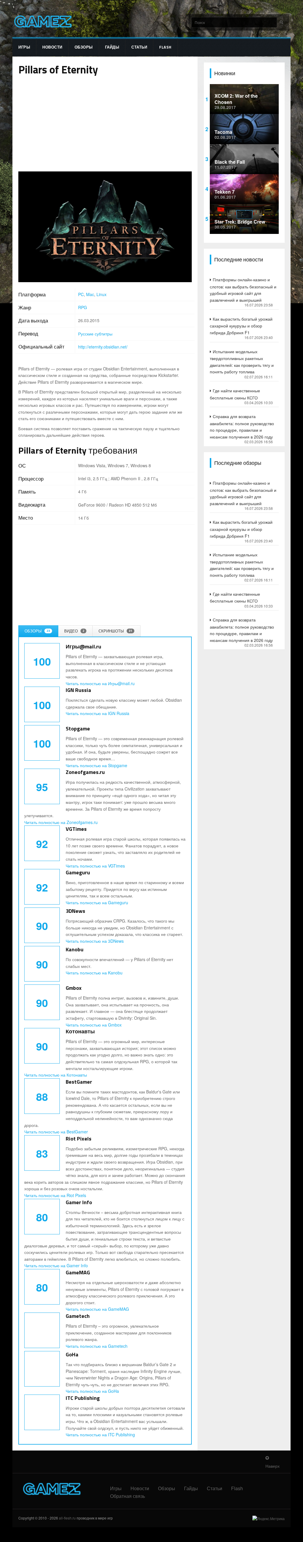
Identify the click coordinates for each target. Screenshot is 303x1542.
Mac (90, 294)
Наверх (272, 1466)
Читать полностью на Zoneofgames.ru (61, 822)
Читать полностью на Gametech (97, 1346)
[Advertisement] (105, 124)
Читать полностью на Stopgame (96, 765)
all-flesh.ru (67, 1517)
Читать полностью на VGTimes (95, 866)
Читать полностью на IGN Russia (97, 713)
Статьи (139, 47)
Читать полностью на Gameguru (97, 902)
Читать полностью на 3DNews (95, 941)
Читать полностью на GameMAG (97, 1309)
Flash (165, 47)
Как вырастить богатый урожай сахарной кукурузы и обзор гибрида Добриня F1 (241, 325)
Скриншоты (115, 631)
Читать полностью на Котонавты (55, 1075)
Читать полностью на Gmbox (94, 1025)
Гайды (112, 47)
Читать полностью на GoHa (92, 1391)
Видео (74, 631)
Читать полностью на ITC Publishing (100, 1434)
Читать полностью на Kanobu (94, 973)
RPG (82, 307)
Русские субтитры (95, 334)
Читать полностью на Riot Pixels (55, 1195)
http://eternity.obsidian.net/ (103, 347)
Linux (101, 294)
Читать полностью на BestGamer (56, 1132)
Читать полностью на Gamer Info (56, 1265)
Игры (24, 47)
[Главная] (42, 21)
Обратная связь (127, 1496)
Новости (52, 47)
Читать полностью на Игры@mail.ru (100, 683)
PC (81, 294)
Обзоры (84, 47)
